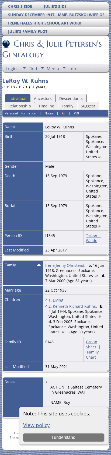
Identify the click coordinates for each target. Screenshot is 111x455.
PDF (77, 113)
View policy (36, 425)
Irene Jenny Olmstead (64, 265)
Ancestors (43, 98)
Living (58, 300)
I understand (63, 437)
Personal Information (20, 113)
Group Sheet (91, 344)
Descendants (71, 98)
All (63, 113)
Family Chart (92, 354)
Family (67, 105)
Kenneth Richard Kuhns (74, 306)
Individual (17, 98)
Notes (48, 113)
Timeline (46, 105)
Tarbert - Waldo (93, 238)
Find (33, 69)
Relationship (19, 105)
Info (72, 69)
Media (53, 69)
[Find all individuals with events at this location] (99, 156)
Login (11, 69)
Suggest (88, 105)
